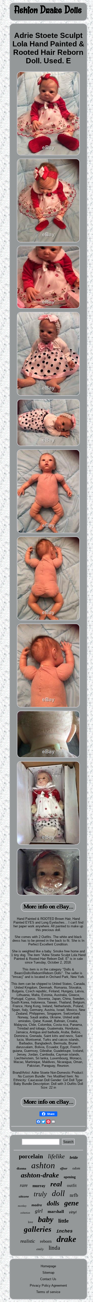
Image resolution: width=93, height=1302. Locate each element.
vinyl (72, 1212)
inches (64, 1231)
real (56, 1184)
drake (66, 1239)
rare (24, 1185)
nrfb (74, 1195)
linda (54, 1248)
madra (36, 1205)
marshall (56, 1211)
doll (58, 1193)
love (30, 1222)
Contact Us (48, 1279)
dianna (21, 1168)
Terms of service (48, 1292)
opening (70, 1177)
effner (63, 1168)
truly (40, 1194)
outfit (72, 1185)
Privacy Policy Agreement (48, 1285)
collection (25, 1212)
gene (71, 1203)
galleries (37, 1229)
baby (45, 1219)
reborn (46, 1241)
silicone (24, 1196)
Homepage (48, 1266)
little (63, 1221)
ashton (43, 1165)
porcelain (31, 1156)
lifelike (56, 1156)
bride (74, 1157)
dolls (53, 1203)
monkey (22, 1205)
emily (40, 1249)
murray (38, 1186)
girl (39, 1211)
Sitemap (48, 1272)
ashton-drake (40, 1175)
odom (76, 1168)
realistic (27, 1241)
